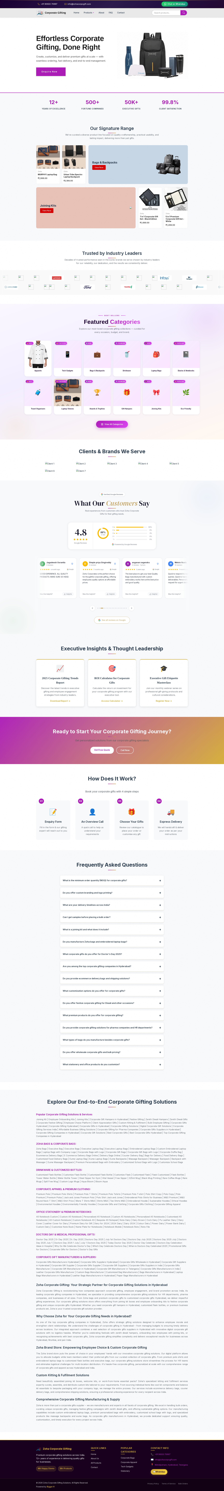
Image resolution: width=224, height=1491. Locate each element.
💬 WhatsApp (159, 1472)
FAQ (111, 12)
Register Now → (164, 701)
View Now (99, 167)
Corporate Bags (128, 1458)
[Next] (131, 608)
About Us (95, 1458)
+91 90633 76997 (49, 4)
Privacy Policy (153, 1484)
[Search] (183, 12)
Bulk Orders (183, 1484)
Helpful (69, 594)
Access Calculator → (112, 701)
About (101, 12)
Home (76, 12)
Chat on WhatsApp (176, 4)
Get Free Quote (102, 750)
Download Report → (60, 701)
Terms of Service (169, 1484)
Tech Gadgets (127, 1466)
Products (89, 12)
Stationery (125, 1471)
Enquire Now (49, 71)
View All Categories (114, 424)
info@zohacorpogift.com (79, 4)
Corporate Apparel (129, 1462)
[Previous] (92, 608)
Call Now (125, 750)
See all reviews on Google (114, 620)
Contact (121, 12)
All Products (96, 1463)
